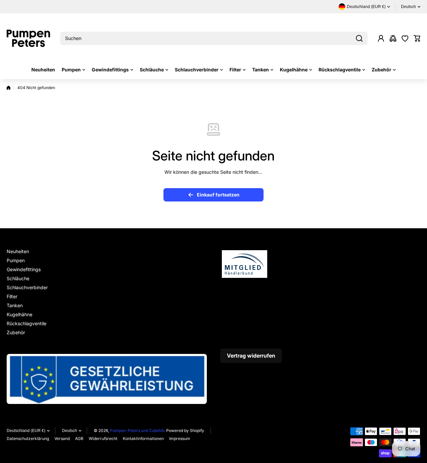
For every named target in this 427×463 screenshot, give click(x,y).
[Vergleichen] (393, 38)
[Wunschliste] (405, 38)
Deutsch (408, 6)
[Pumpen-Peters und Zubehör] (28, 38)
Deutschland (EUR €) (26, 430)
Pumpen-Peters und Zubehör (137, 430)
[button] (417, 38)
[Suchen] (359, 38)
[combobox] (214, 38)
